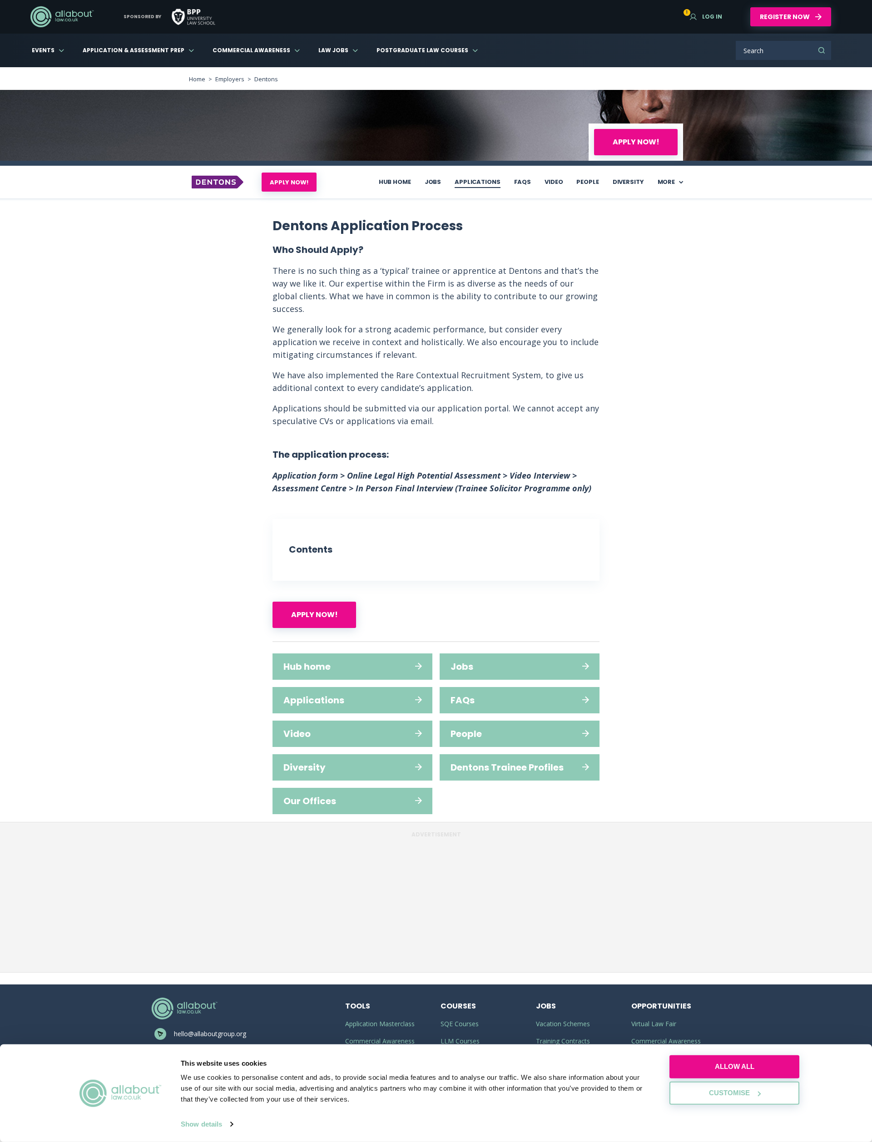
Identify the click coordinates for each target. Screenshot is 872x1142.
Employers (229, 79)
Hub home (395, 182)
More (666, 182)
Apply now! (636, 142)
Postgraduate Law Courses (422, 50)
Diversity (628, 182)
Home (197, 79)
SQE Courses (460, 1023)
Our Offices (309, 801)
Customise (729, 1093)
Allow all (734, 1066)
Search (821, 50)
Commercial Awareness (251, 50)
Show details (201, 1124)
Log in (706, 16)
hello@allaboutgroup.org (210, 1033)
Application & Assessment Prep (133, 50)
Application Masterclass (380, 1023)
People (587, 182)
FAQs (522, 182)
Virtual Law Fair (653, 1023)
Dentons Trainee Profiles (507, 767)
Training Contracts (563, 1041)
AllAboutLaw (62, 17)
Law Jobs (333, 50)
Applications (477, 182)
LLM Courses (460, 1041)
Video (554, 182)
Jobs (433, 182)
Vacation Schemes (563, 1023)
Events (43, 50)
